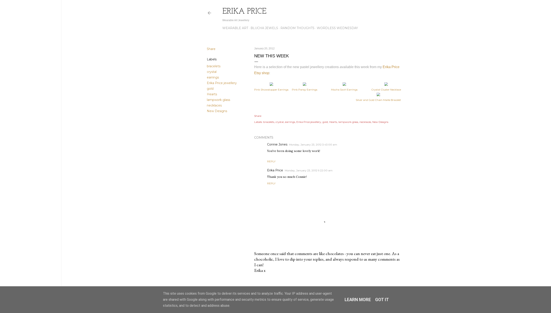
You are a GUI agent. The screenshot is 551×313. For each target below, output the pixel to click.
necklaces (214, 105)
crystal (212, 72)
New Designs (217, 111)
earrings (213, 77)
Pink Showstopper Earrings (271, 89)
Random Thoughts (297, 28)
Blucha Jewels (264, 28)
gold (210, 89)
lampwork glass (218, 100)
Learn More (358, 299)
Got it (382, 299)
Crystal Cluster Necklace (386, 89)
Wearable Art (235, 28)
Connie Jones (277, 144)
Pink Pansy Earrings (304, 89)
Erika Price (244, 12)
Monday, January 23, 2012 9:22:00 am (309, 170)
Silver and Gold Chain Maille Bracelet (378, 100)
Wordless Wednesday (337, 28)
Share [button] (211, 49)
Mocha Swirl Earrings (344, 89)
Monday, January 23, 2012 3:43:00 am (313, 144)
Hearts (212, 94)
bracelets (213, 66)
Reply (271, 161)
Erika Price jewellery (222, 83)
